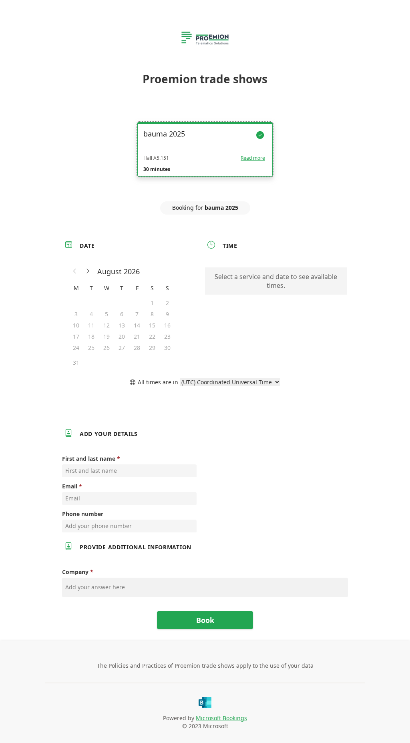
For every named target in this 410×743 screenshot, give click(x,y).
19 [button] (106, 336)
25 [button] (91, 347)
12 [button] (106, 325)
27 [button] (122, 347)
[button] (74, 271)
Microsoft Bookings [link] (221, 718)
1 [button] (152, 303)
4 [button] (91, 314)
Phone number (82, 514)
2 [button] (167, 303)
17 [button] (76, 336)
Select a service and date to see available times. (276, 281)
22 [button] (152, 336)
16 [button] (167, 325)
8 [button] (152, 314)
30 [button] (167, 347)
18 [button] (91, 336)
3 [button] (76, 314)
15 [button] (152, 325)
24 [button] (76, 347)
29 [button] (152, 347)
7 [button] (137, 314)
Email (69, 486)
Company (75, 572)
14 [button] (137, 325)
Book (205, 620)
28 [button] (137, 347)
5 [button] (106, 314)
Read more (253, 158)
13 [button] (122, 325)
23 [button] (167, 336)
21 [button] (137, 336)
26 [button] (106, 347)
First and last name (88, 458)
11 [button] (91, 325)
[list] (205, 156)
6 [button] (121, 314)
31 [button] (76, 362)
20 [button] (122, 336)
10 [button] (76, 325)
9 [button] (167, 314)
